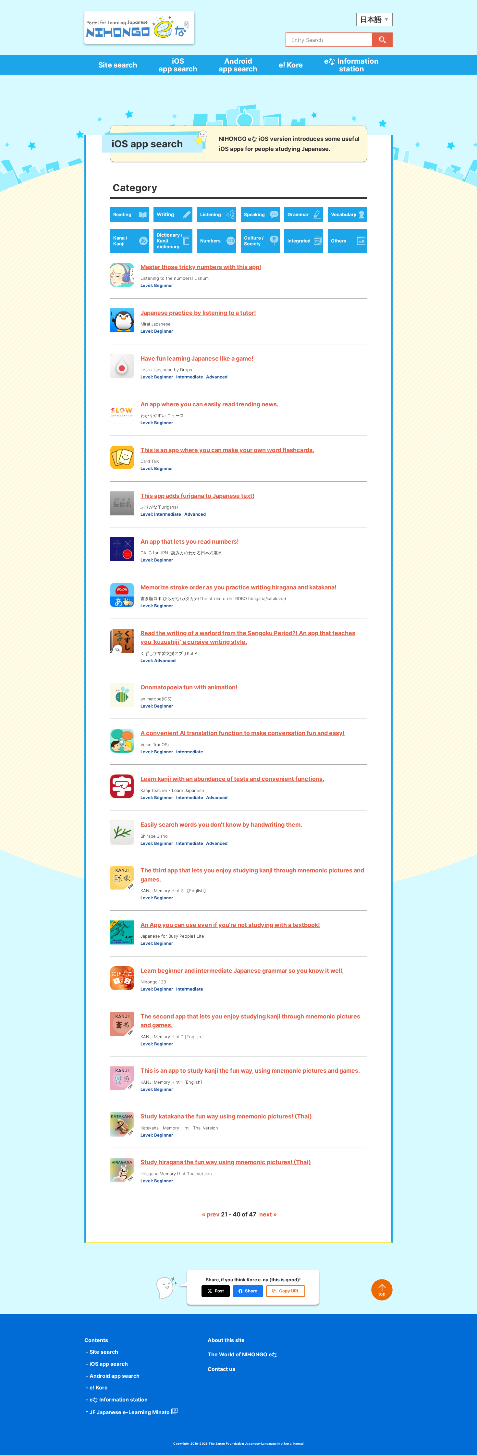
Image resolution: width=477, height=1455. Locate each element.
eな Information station (351, 65)
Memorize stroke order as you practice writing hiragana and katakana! (238, 587)
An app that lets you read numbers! (190, 541)
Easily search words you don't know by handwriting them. (221, 824)
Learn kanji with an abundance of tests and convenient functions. (232, 778)
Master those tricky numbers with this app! (201, 267)
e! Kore (291, 65)
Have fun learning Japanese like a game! (197, 358)
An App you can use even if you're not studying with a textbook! (230, 924)
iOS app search (178, 65)
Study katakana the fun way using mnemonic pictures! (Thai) (226, 1116)
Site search (117, 65)
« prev (211, 1214)
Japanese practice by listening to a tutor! (198, 312)
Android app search (238, 65)
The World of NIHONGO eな (242, 1354)
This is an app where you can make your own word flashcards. (227, 450)
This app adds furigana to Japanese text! (197, 495)
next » (268, 1214)
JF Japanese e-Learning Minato (130, 1412)
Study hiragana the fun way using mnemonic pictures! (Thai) (226, 1162)
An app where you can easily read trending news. (209, 404)
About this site (226, 1340)
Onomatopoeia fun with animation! (189, 687)
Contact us (221, 1369)
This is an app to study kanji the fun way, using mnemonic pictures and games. (250, 1070)
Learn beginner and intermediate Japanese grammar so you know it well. (242, 970)
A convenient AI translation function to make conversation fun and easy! (243, 733)
